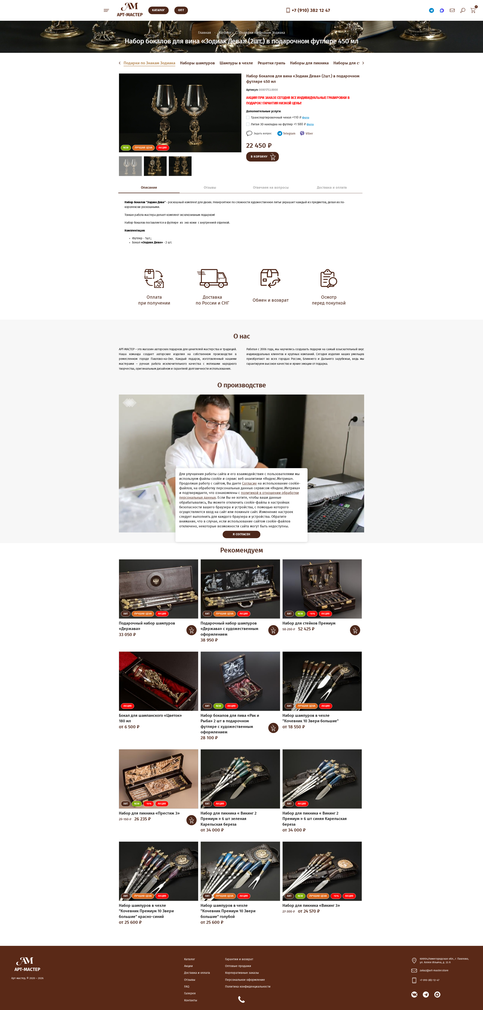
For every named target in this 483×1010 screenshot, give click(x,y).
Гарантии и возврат (239, 959)
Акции (188, 966)
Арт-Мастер (130, 15)
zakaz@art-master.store (434, 970)
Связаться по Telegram (431, 10)
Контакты (190, 1000)
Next (363, 63)
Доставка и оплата (197, 972)
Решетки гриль (271, 63)
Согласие (249, 483)
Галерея (190, 993)
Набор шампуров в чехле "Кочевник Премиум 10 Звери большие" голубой (228, 911)
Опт (181, 10)
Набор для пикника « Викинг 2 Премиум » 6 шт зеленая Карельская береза (229, 818)
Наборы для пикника (309, 63)
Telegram (289, 133)
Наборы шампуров (197, 63)
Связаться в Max (442, 10)
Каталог (189, 959)
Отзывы (189, 979)
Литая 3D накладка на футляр (278, 124)
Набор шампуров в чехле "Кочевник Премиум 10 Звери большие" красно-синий (146, 911)
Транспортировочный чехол (276, 117)
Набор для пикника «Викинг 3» (311, 906)
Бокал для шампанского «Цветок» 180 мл (150, 718)
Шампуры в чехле (236, 63)
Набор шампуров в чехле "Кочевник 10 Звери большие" (310, 718)
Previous (120, 63)
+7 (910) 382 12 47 (311, 10)
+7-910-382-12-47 (429, 980)
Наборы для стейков (352, 63)
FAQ (186, 986)
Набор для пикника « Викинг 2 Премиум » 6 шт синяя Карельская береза (314, 818)
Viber (309, 133)
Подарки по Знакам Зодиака (149, 63)
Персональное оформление (245, 979)
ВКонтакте (414, 995)
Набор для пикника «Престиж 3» (149, 813)
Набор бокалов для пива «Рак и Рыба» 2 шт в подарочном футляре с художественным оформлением (230, 724)
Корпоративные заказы (242, 972)
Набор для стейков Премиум (308, 623)
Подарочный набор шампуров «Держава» (147, 626)
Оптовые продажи (238, 966)
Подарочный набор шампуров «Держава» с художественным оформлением (229, 628)
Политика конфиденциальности (248, 986)
